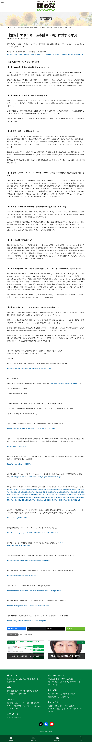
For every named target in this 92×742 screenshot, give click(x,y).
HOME (11, 740)
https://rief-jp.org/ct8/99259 (16, 446)
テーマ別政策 (11, 694)
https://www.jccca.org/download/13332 (63, 383)
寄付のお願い (59, 706)
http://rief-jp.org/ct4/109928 (17, 518)
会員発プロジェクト (74, 682)
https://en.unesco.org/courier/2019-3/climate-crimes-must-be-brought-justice (34, 591)
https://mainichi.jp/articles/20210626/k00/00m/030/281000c (28, 606)
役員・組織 (31, 679)
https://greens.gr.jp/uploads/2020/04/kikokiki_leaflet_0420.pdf (29, 368)
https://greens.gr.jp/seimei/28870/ (19, 464)
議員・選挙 (52, 690)
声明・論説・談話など (27, 634)
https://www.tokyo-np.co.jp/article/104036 (21, 575)
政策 (9, 687)
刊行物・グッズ (66, 709)
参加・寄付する (54, 702)
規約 (38, 679)
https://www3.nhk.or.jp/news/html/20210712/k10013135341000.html (31, 429)
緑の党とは (10, 679)
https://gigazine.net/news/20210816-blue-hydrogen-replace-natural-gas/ (36, 477)
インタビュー (38, 706)
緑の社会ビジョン (21, 679)
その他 (16, 709)
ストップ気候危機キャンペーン (57, 682)
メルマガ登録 (69, 706)
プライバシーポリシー (14, 718)
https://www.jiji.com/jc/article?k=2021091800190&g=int (26, 621)
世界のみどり (35, 703)
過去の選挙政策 (21, 694)
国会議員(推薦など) (53, 697)
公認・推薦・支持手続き (55, 694)
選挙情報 (10, 703)
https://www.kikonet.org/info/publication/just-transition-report (28, 560)
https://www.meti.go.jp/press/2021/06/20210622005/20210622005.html (32, 533)
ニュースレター (27, 706)
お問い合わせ (12, 714)
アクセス (50, 712)
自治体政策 (34, 691)
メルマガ (10, 709)
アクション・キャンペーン (56, 685)
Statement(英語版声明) (14, 706)
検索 (81, 740)
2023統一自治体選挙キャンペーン (71, 679)
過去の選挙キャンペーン (68, 697)
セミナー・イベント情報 (21, 703)
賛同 (21, 691)
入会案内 (50, 706)
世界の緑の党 (11, 682)
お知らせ (10, 699)
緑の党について (13, 675)
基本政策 (27, 691)
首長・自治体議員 (69, 694)
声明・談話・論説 (12, 691)
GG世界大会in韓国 (53, 679)
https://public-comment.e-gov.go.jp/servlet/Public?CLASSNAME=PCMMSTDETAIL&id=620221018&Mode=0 (45, 54)
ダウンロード (77, 709)
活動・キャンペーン (56, 675)
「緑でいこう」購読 (54, 709)
